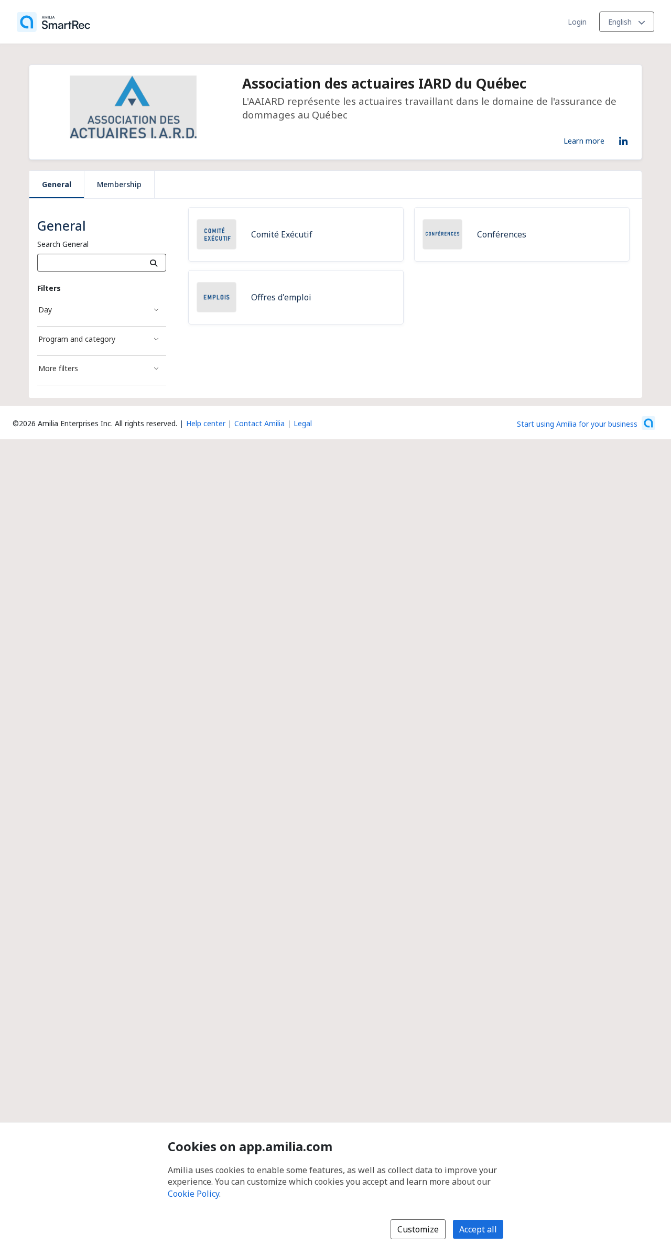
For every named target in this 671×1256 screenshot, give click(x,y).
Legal (303, 423)
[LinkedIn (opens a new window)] (623, 139)
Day (45, 310)
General (56, 184)
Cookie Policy (193, 1193)
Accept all (478, 1229)
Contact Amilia (259, 423)
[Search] (154, 263)
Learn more (584, 140)
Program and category (76, 339)
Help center (205, 423)
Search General (63, 244)
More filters (58, 368)
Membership (119, 184)
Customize (418, 1229)
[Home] (53, 22)
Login (577, 22)
